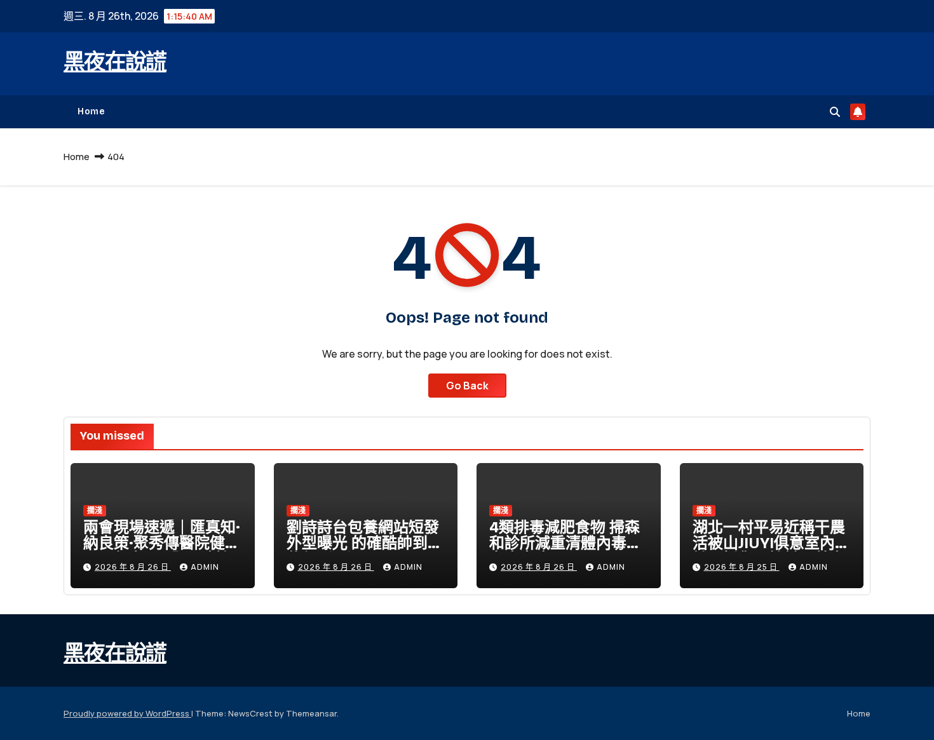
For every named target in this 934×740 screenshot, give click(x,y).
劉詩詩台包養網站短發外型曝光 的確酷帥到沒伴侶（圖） (365, 543)
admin (205, 567)
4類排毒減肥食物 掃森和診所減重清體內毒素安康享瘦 (565, 543)
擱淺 (94, 510)
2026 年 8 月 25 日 (742, 567)
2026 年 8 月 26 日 (133, 567)
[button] (835, 112)
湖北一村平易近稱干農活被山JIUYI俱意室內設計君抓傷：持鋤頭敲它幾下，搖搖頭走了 (771, 551)
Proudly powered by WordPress (127, 713)
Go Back (467, 386)
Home (91, 111)
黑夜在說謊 (115, 62)
